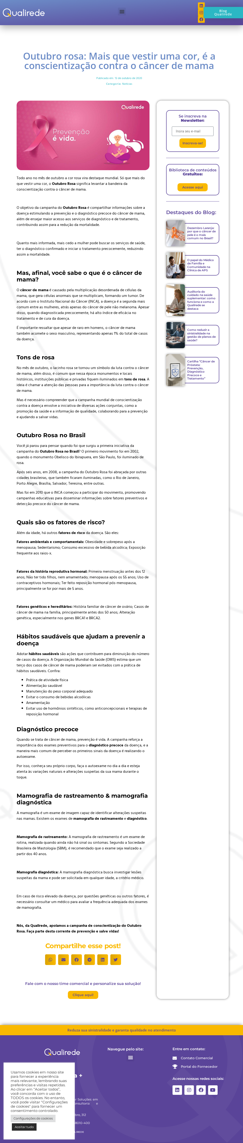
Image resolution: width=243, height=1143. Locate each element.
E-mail (177, 124)
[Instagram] (189, 1090)
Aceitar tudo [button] (24, 1127)
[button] (122, 11)
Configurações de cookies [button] (33, 1118)
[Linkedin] (177, 1090)
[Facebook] (201, 1090)
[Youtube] (213, 1090)
